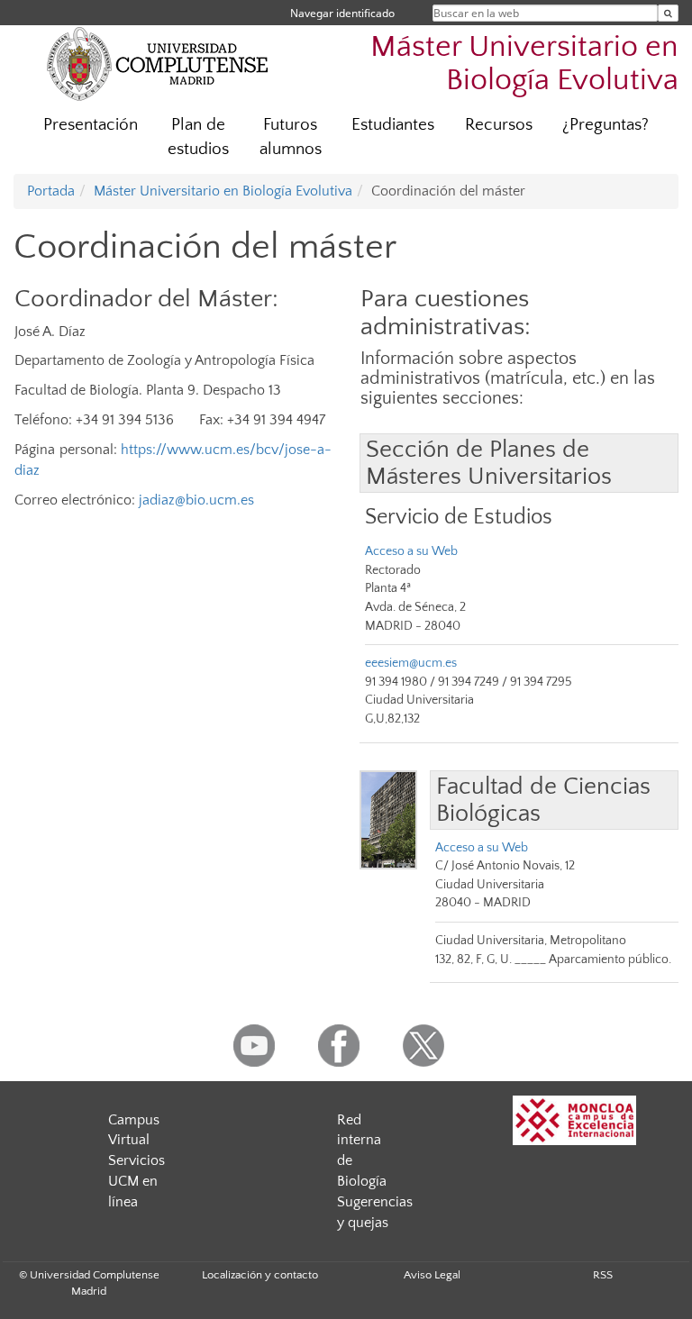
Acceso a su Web (411, 551)
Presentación (90, 124)
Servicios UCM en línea (136, 1181)
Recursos (499, 124)
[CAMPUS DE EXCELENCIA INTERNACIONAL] (575, 1120)
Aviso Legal (432, 1275)
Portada (51, 191)
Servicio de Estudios (458, 517)
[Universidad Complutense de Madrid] (158, 63)
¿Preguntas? (605, 124)
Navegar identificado (342, 13)
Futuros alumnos (291, 137)
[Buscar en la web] (668, 13)
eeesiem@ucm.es (411, 663)
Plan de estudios (198, 137)
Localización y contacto (260, 1275)
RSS (603, 1275)
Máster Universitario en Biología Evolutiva (524, 64)
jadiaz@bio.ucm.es (196, 500)
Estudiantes (392, 124)
